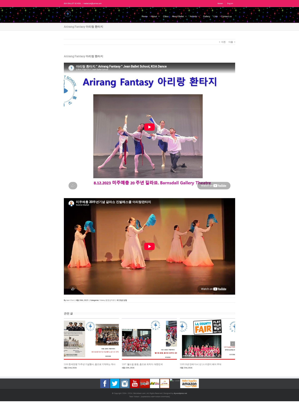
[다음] (232, 343)
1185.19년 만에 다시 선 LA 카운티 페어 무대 (200, 364)
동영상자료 (110, 300)
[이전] (66, 343)
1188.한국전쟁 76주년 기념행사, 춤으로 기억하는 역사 (89, 364)
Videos (102, 300)
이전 (223, 42)
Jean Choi (70, 300)
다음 (231, 42)
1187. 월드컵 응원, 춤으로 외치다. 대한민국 (142, 364)
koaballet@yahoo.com (93, 3)
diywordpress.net (180, 393)
